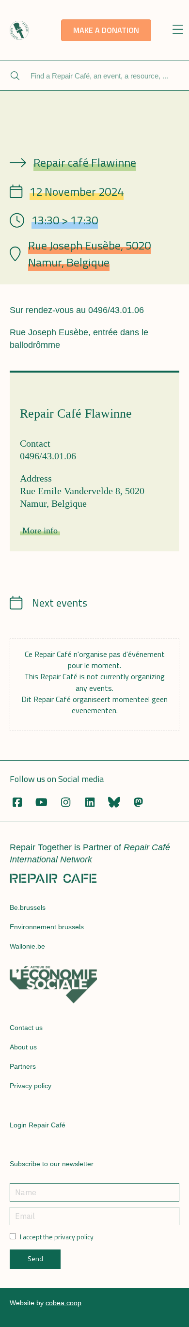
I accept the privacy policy (57, 1237)
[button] (178, 30)
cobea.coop (63, 1303)
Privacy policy (30, 1086)
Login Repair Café (37, 1125)
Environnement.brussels (47, 927)
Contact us (26, 1027)
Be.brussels (28, 907)
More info (40, 530)
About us (23, 1047)
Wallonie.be (27, 946)
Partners (23, 1066)
